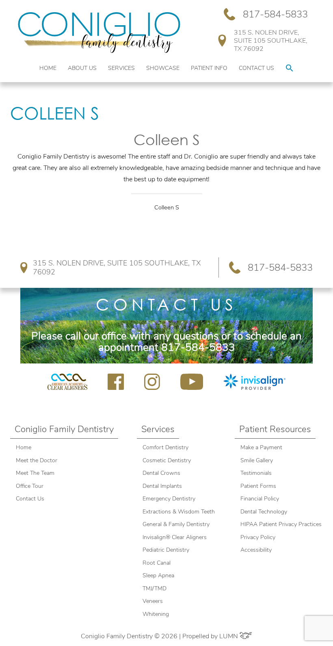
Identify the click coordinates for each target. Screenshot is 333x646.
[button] (289, 68)
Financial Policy (259, 498)
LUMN (229, 636)
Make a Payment (261, 447)
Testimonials (256, 473)
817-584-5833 (275, 14)
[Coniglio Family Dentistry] (99, 32)
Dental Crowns (162, 473)
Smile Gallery (256, 460)
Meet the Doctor (36, 460)
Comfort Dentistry (165, 447)
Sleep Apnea (158, 575)
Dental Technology (263, 511)
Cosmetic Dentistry (167, 460)
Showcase (162, 68)
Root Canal (157, 563)
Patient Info (209, 68)
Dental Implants (162, 486)
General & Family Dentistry (176, 524)
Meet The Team (35, 473)
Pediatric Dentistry (166, 550)
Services (121, 68)
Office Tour (29, 486)
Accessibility (256, 550)
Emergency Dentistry (169, 498)
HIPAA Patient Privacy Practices (281, 524)
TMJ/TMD (154, 588)
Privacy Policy (257, 537)
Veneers (153, 601)
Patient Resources (275, 429)
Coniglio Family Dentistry (64, 429)
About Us (82, 68)
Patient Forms (258, 486)
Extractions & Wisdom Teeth (179, 511)
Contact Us (256, 68)
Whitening (156, 614)
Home (47, 68)
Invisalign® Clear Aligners (175, 537)
